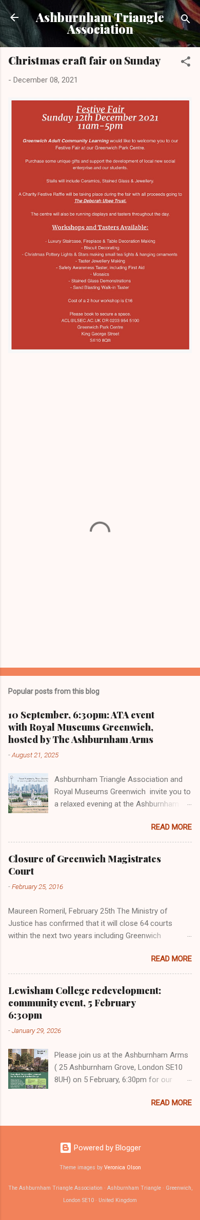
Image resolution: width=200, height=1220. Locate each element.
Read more (171, 827)
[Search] (185, 20)
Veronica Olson (122, 1167)
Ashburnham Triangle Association (100, 23)
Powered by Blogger (106, 1147)
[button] (185, 63)
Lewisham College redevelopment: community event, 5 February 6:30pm (84, 1002)
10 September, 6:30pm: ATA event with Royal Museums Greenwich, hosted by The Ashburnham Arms (81, 727)
